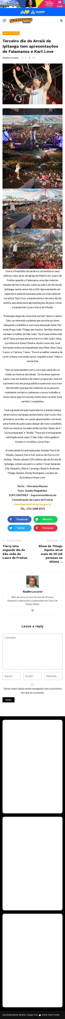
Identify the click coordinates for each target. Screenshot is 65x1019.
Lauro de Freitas (11, 33)
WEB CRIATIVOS (50, 1015)
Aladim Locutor (10, 57)
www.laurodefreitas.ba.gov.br (32, 504)
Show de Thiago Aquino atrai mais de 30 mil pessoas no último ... (50, 553)
